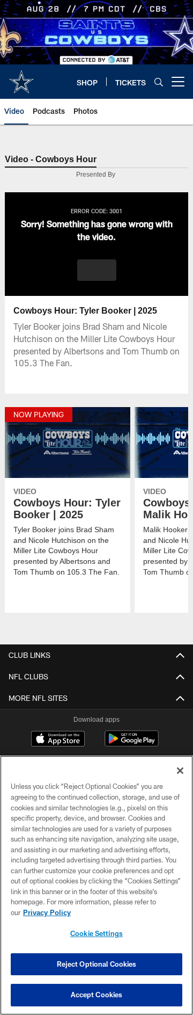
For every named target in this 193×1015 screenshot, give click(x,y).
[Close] (180, 770)
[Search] (158, 82)
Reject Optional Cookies (97, 964)
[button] (97, 270)
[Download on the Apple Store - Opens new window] (58, 740)
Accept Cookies (97, 994)
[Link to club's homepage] (21, 77)
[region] (96, 885)
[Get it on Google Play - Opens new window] (131, 744)
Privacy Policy (46, 912)
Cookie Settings (96, 933)
